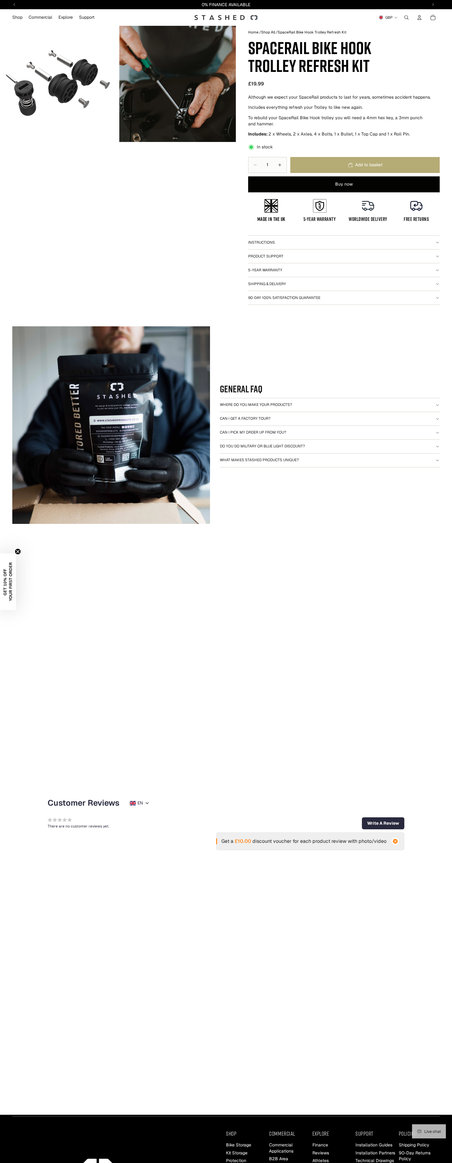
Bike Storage (238, 1145)
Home (253, 32)
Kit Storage (237, 1153)
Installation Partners (375, 1153)
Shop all (268, 32)
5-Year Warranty (265, 270)
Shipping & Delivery (267, 283)
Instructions (261, 242)
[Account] (419, 17)
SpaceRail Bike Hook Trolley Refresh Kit (312, 32)
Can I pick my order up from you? (253, 432)
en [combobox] (140, 803)
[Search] (406, 17)
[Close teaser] (18, 551)
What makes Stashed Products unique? (259, 460)
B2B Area (278, 1158)
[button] (383, 823)
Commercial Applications (281, 1148)
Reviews (320, 1153)
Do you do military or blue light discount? (262, 446)
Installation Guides (373, 1145)
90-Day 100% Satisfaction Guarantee (284, 297)
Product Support (265, 256)
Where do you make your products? (256, 404)
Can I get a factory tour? (245, 418)
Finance (320, 1145)
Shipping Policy (414, 1145)
